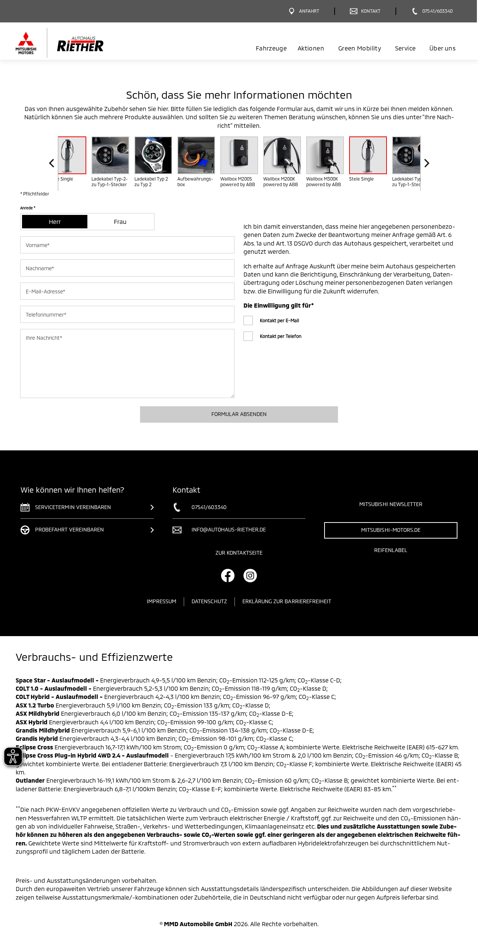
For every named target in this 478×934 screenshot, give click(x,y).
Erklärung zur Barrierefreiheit (287, 601)
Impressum (161, 601)
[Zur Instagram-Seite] (250, 575)
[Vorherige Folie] (53, 163)
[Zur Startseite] (72, 43)
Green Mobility (359, 48)
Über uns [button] (442, 48)
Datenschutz (209, 601)
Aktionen (311, 48)
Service (405, 48)
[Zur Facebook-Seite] (228, 575)
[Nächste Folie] (424, 163)
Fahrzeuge (271, 48)
